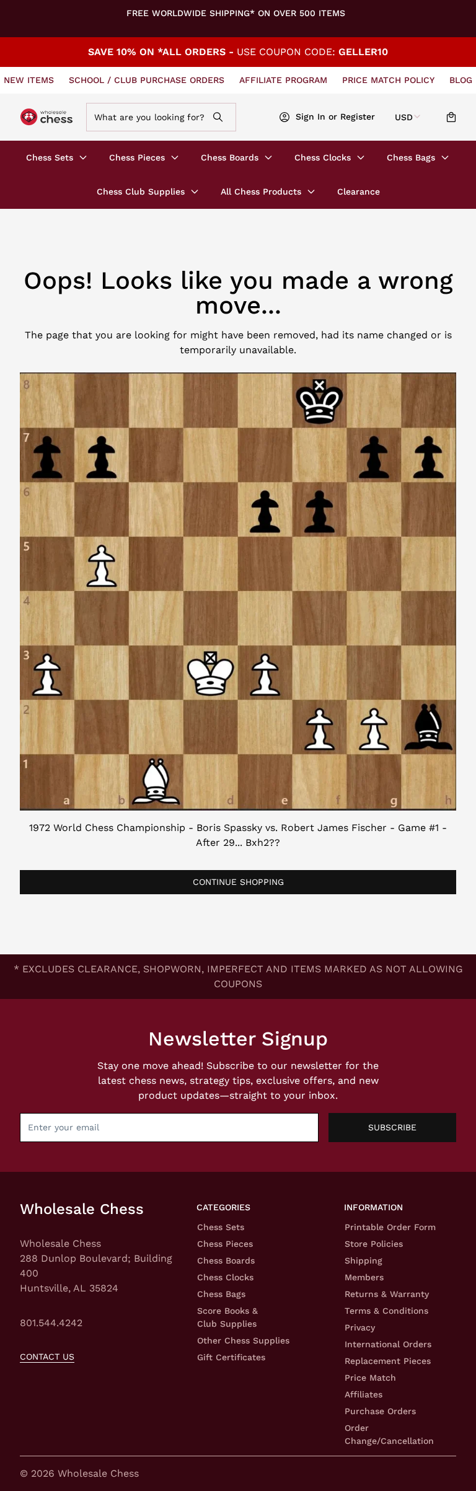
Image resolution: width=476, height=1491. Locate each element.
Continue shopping (238, 882)
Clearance (358, 191)
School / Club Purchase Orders (146, 80)
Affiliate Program (283, 80)
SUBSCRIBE (392, 1127)
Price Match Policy (388, 80)
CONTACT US (47, 1356)
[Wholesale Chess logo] (47, 117)
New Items (29, 80)
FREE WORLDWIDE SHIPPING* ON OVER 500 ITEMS (235, 13)
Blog (460, 80)
